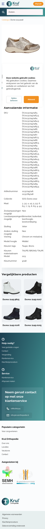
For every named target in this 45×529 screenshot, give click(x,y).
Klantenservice (8, 358)
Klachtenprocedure (9, 362)
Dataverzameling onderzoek (13, 526)
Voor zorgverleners (9, 431)
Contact (5, 351)
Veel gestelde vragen (10, 347)
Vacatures (6, 451)
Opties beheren (13, 99)
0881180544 (15, 408)
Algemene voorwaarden (12, 514)
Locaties (5, 447)
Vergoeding (6, 355)
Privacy (5, 518)
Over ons (5, 443)
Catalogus (6, 20)
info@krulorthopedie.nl (20, 415)
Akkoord (31, 99)
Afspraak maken (38, 4)
